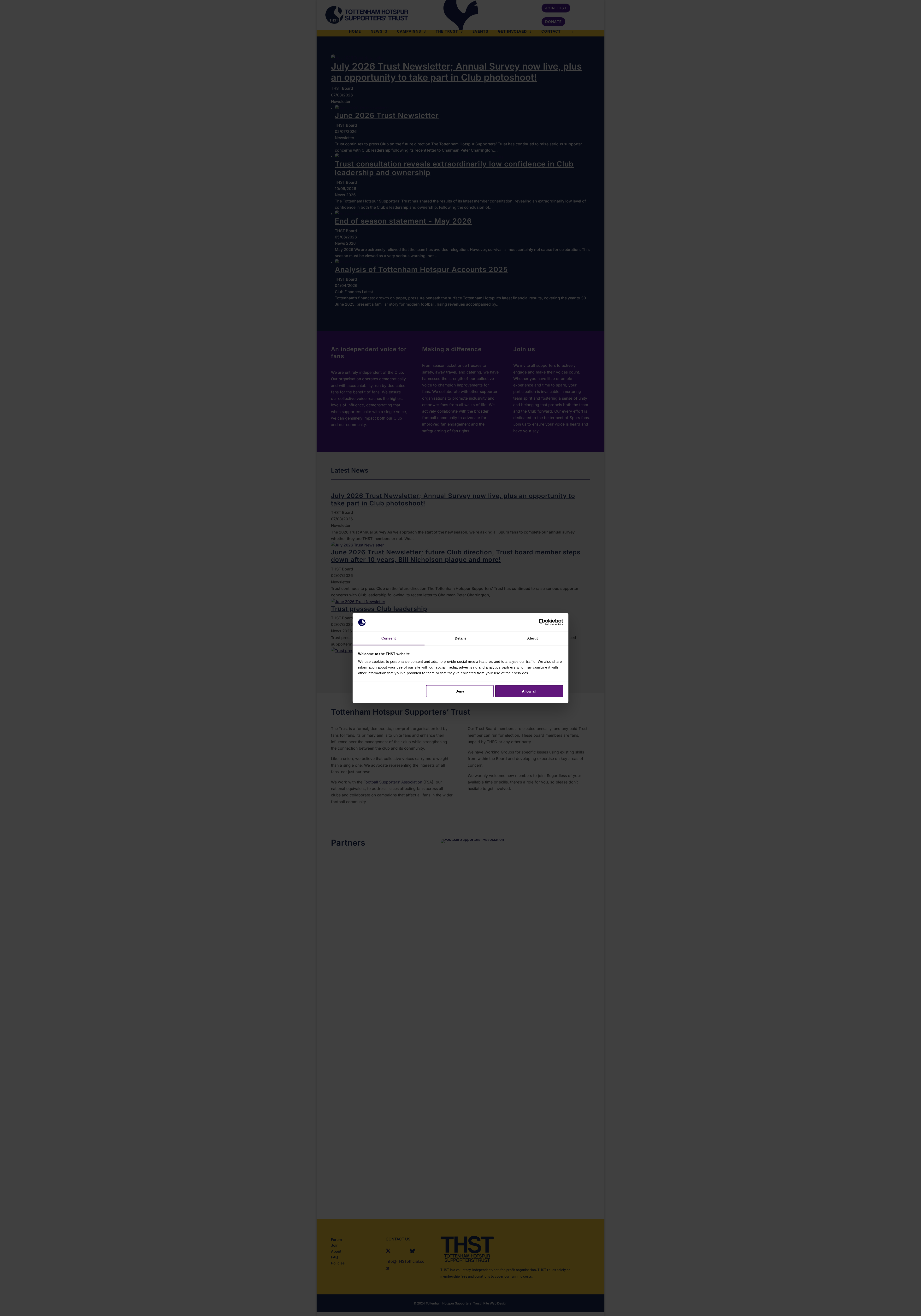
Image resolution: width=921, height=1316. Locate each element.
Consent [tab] (388, 638)
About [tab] (532, 638)
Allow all (529, 691)
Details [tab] (460, 638)
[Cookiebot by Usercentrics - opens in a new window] (542, 622)
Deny (459, 691)
